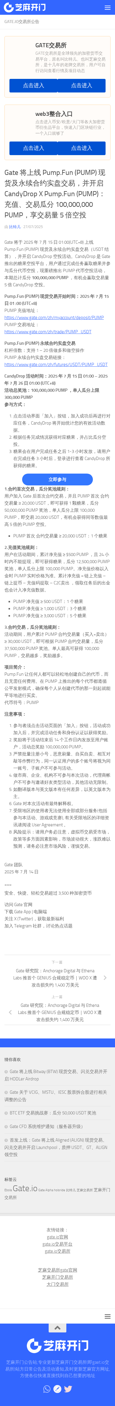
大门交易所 (58, 1284)
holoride (59, 1190)
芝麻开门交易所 (57, 1277)
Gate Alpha (45, 1190)
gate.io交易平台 (57, 1244)
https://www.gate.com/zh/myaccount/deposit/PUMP (54, 317)
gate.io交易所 (57, 1251)
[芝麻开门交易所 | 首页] (31, 7)
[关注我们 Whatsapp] (47, 1389)
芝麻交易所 (85, 1190)
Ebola (8, 1190)
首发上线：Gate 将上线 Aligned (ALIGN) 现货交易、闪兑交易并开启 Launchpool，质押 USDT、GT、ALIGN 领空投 (55, 1147)
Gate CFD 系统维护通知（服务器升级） (47, 1126)
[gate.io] (57, 1389)
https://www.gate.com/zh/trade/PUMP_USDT (47, 331)
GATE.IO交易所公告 (21, 21)
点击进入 (33, 85)
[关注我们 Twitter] (68, 1389)
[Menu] (107, 7)
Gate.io (25, 1188)
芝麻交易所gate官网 (57, 1270)
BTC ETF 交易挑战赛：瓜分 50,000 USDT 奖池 (53, 1113)
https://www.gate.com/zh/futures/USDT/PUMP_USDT (56, 364)
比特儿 (15, 227)
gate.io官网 (57, 1237)
